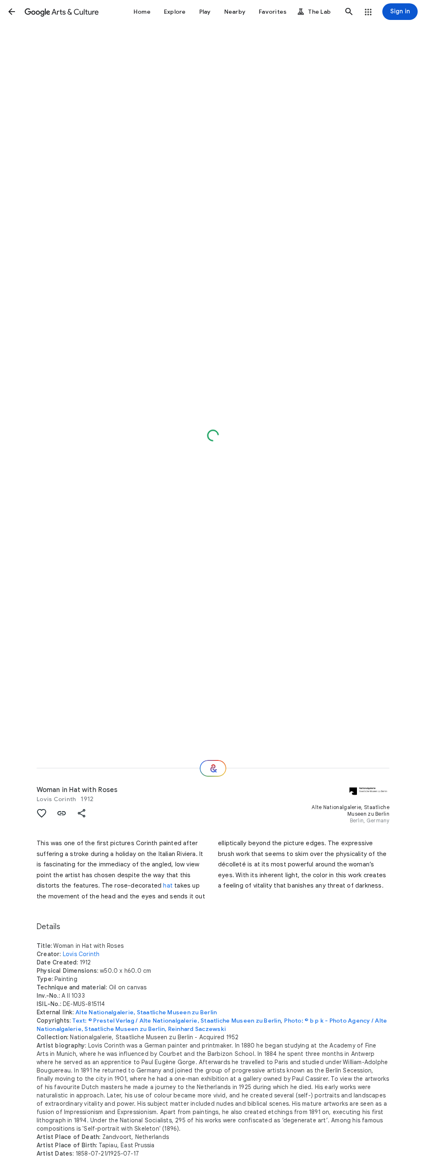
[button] (12, 12)
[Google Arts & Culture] (61, 11)
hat (168, 885)
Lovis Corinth (56, 799)
